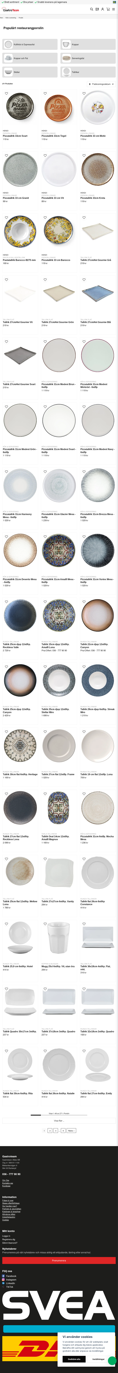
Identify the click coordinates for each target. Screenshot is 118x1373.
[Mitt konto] (102, 9)
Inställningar (99, 1359)
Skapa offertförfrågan (11, 1203)
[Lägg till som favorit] (97, 9)
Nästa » (71, 1130)
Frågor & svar (7, 1200)
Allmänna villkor (8, 1214)
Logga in (6, 1235)
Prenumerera (59, 1260)
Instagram (11, 1279)
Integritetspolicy (8, 1217)
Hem (1, 18)
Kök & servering (11, 18)
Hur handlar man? (9, 1206)
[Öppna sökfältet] (91, 9)
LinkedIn (10, 1283)
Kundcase (6, 1185)
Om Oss (5, 1180)
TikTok (9, 1286)
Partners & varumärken (11, 1208)
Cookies (5, 1219)
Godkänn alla (74, 1359)
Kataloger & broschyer (11, 1211)
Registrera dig (8, 1239)
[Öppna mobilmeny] (113, 9)
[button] (114, 2)
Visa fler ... (59, 1120)
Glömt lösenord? (9, 1242)
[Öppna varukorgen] (108, 9)
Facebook (11, 1276)
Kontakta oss (7, 1183)
